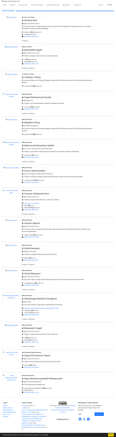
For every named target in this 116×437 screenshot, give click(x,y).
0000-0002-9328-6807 (31, 182)
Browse (12, 5)
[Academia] (84, 420)
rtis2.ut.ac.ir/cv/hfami (31, 203)
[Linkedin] (80, 420)
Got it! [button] (111, 434)
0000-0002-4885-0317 (31, 210)
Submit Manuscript (52, 5)
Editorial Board (8, 410)
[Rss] (88, 420)
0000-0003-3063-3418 (31, 157)
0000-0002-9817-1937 (31, 109)
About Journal (7, 408)
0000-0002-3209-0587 (31, 285)
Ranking (24, 406)
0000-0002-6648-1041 (31, 260)
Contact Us (77, 5)
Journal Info (23, 5)
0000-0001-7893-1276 (31, 64)
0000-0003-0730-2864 (31, 367)
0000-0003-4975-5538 (31, 237)
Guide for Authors (37, 5)
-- (22, 408)
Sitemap (6, 416)
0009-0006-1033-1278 (31, 392)
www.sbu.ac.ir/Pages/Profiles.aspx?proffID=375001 (41, 308)
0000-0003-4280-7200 (31, 315)
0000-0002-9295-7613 (31, 36)
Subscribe (99, 414)
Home (5, 5)
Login (100, 5)
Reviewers (66, 5)
